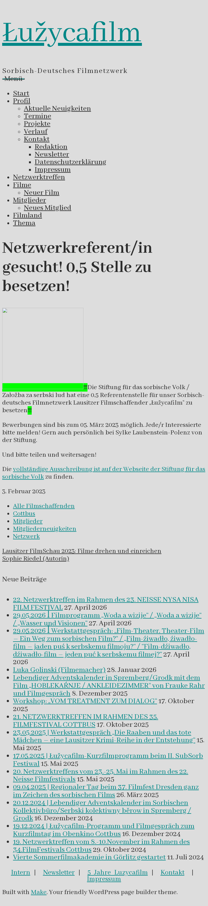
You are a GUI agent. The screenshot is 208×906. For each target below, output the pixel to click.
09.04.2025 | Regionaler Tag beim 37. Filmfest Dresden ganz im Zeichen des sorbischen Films (106, 791)
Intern (20, 872)
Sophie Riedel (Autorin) (35, 559)
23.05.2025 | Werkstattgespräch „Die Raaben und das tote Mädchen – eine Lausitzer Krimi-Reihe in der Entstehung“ (104, 736)
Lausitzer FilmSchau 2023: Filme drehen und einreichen (81, 551)
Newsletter (59, 872)
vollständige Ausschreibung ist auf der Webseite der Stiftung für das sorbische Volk (103, 473)
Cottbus (24, 514)
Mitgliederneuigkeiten (44, 529)
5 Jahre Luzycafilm (117, 872)
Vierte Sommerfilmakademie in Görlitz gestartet (89, 857)
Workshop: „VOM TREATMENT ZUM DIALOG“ (85, 701)
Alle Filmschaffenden (44, 506)
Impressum (104, 879)
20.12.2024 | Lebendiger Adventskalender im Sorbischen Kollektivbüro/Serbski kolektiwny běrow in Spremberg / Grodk (102, 810)
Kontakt (172, 872)
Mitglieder (28, 521)
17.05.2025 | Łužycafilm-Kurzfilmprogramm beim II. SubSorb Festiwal (108, 760)
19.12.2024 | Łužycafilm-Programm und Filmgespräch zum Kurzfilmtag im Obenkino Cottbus (103, 830)
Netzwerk (26, 536)
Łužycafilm (72, 33)
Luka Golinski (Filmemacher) (59, 670)
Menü (13, 79)
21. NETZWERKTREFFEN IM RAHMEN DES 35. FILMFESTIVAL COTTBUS (85, 720)
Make (39, 892)
